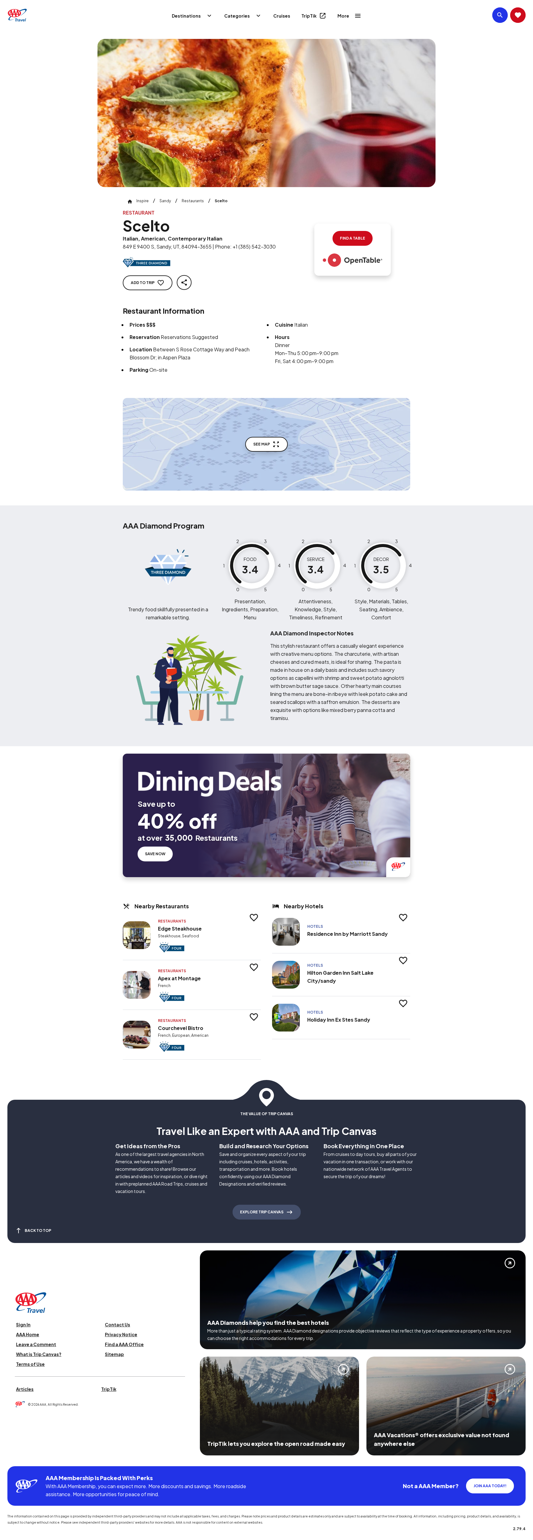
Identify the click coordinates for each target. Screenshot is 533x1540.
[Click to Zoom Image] (266, 113)
